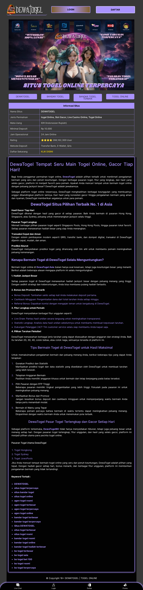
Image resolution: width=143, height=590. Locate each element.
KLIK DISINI (47, 151)
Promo (125, 588)
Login (54, 588)
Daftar (89, 588)
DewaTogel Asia (45, 267)
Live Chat (18, 588)
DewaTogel (69, 176)
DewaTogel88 (51, 429)
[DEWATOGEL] (27, 9)
